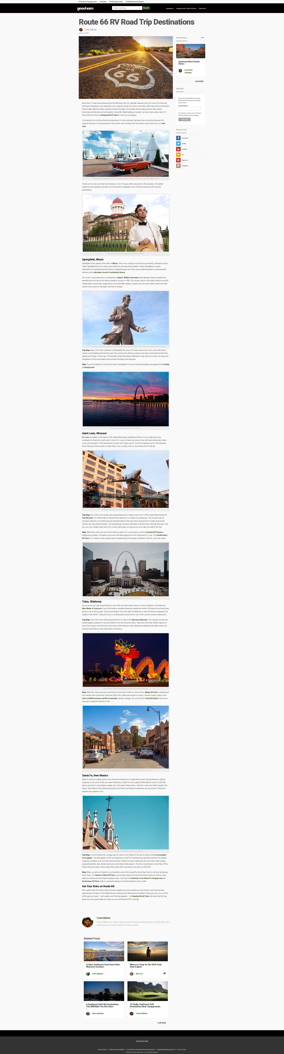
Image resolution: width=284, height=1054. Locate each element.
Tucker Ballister (90, 29)
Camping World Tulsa (109, 115)
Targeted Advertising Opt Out (166, 1049)
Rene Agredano (98, 1013)
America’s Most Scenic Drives (189, 62)
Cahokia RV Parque (154, 532)
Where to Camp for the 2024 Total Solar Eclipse (145, 965)
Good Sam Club (142, 1041)
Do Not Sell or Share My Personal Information (140, 1049)
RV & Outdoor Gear (116, 2)
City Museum (87, 518)
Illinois (115, 263)
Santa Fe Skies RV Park (105, 875)
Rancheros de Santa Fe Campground (147, 878)
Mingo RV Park (151, 692)
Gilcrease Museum (139, 620)
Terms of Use (182, 1049)
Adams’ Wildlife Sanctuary (128, 278)
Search (146, 8)
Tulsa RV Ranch (151, 698)
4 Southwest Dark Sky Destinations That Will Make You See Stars (102, 1005)
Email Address (183, 106)
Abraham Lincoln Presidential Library (109, 272)
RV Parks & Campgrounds (88, 2)
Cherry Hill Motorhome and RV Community (99, 698)
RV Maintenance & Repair (135, 2)
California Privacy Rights (191, 115)
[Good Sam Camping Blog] (92, 7)
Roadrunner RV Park (90, 881)
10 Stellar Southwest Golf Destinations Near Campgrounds (145, 1005)
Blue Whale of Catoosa (91, 608)
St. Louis (85, 437)
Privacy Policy (102, 1049)
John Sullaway (97, 974)
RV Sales (103, 2)
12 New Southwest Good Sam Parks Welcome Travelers (103, 965)
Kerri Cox (139, 974)
